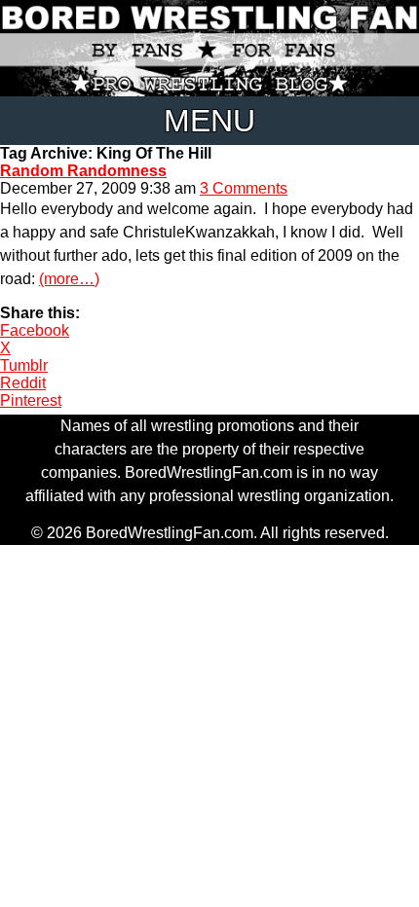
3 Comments (243, 188)
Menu (209, 120)
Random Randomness (83, 171)
